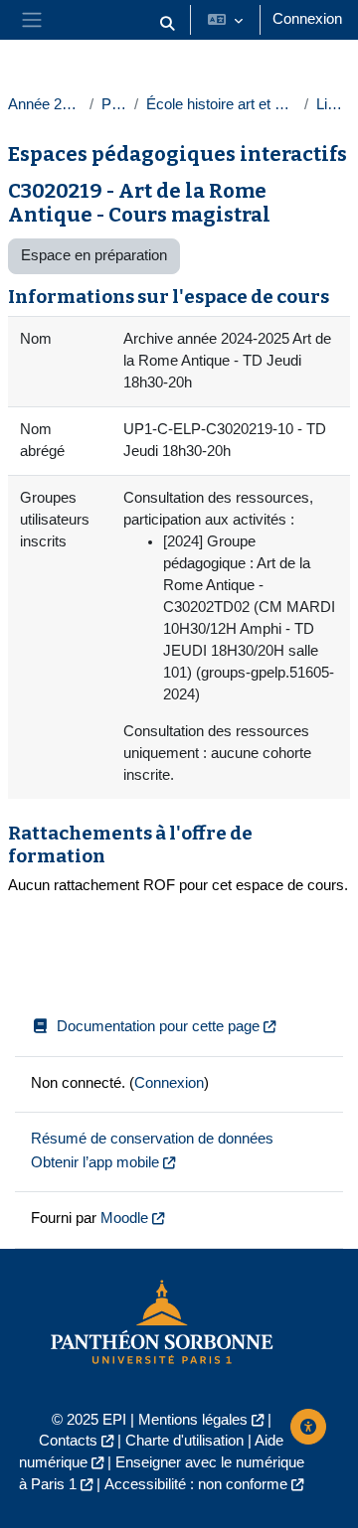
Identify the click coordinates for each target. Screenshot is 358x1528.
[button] (167, 24)
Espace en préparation (94, 255)
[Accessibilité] (308, 1427)
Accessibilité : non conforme (195, 1484)
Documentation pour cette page (158, 1026)
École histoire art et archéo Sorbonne (221, 104)
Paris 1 (113, 104)
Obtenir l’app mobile (95, 1162)
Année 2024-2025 (45, 104)
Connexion (307, 19)
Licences (333, 104)
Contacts (68, 1441)
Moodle (124, 1218)
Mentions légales (193, 1420)
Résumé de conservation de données (152, 1138)
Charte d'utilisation (184, 1441)
